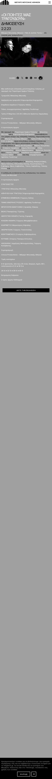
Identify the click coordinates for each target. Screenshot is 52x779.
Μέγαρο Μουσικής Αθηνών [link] (12, 33)
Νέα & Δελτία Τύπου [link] (33, 33)
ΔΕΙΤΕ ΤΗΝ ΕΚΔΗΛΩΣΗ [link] (26, 290)
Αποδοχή (23, 774)
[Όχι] (33, 774)
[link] (23, 2)
